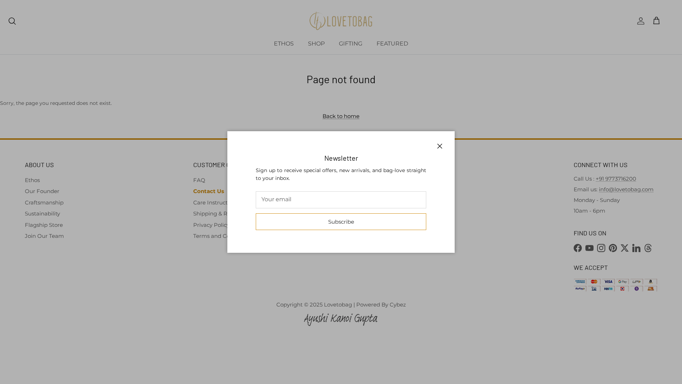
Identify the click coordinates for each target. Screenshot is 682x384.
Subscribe (341, 221)
